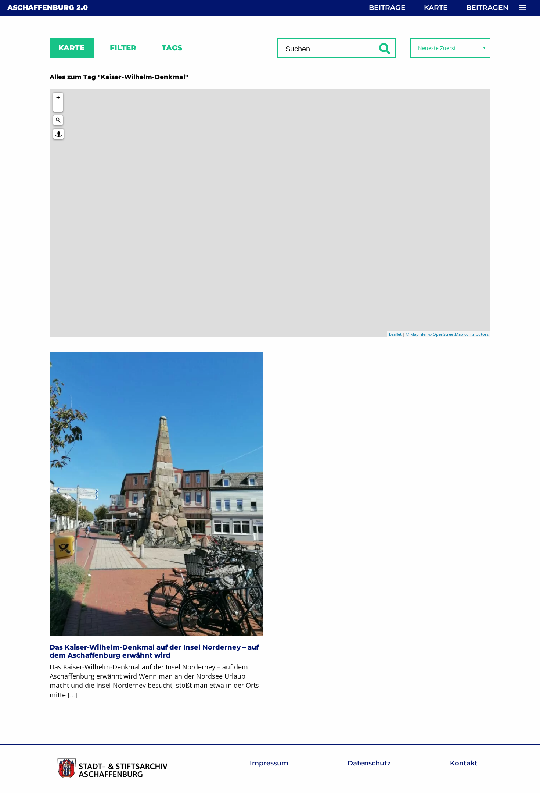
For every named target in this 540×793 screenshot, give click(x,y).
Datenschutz (369, 763)
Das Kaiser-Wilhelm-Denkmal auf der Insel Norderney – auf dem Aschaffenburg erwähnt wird (154, 651)
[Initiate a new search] (58, 120)
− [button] (58, 107)
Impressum (269, 763)
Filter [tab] (123, 47)
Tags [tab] (172, 47)
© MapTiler (416, 334)
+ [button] (58, 97)
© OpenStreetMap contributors (458, 334)
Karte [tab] (71, 47)
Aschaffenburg (47, 7)
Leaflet (395, 334)
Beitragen (487, 7)
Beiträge (387, 7)
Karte (436, 7)
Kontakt (464, 763)
